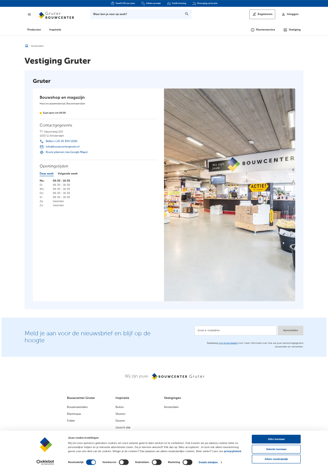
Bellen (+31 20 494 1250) (61, 141)
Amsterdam (171, 407)
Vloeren (120, 414)
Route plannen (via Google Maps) (67, 152)
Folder (71, 421)
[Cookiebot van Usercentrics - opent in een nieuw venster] (45, 462)
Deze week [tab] (47, 173)
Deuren (120, 421)
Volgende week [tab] (68, 173)
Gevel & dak (122, 427)
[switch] (124, 462)
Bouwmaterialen (77, 407)
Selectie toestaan (276, 449)
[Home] (56, 15)
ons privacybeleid (228, 343)
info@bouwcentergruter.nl (62, 146)
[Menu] (29, 14)
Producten (34, 29)
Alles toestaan (276, 439)
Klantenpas (74, 414)
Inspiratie (55, 29)
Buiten (119, 407)
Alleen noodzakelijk (276, 459)
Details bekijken (208, 462)
